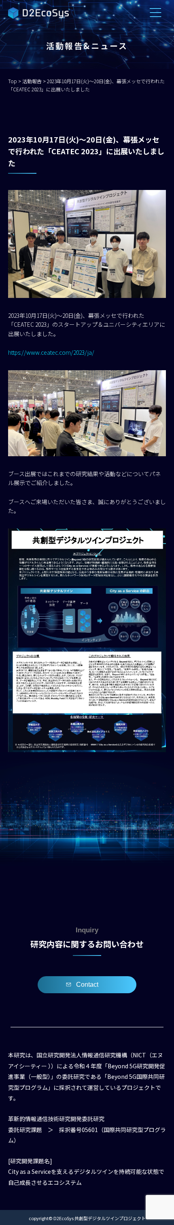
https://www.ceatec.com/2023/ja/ (51, 352)
